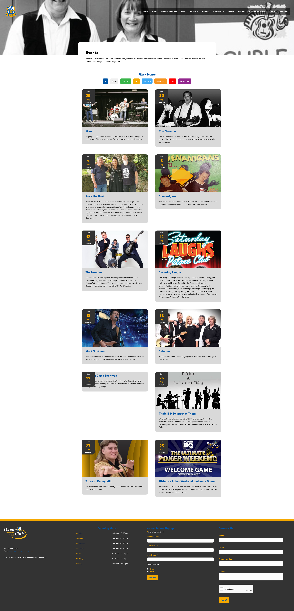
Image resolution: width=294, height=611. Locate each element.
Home (145, 11)
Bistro (183, 11)
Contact (272, 11)
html (152, 569)
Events (231, 11)
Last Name (152, 555)
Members (284, 11)
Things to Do (218, 11)
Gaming (205, 11)
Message (222, 571)
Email (222, 547)
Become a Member (257, 11)
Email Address (153, 536)
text (152, 572)
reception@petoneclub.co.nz (21, 551)
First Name (152, 546)
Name (222, 535)
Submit (223, 600)
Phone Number (225, 559)
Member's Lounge (169, 11)
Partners (242, 11)
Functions (194, 11)
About (154, 11)
